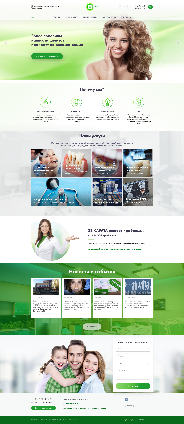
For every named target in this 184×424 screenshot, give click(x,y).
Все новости (92, 326)
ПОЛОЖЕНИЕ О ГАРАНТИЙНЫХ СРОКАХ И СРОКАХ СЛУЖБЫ (84, 408)
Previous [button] (6, 42)
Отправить (133, 386)
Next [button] (178, 42)
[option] (92, 41)
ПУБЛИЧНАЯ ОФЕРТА (70, 403)
